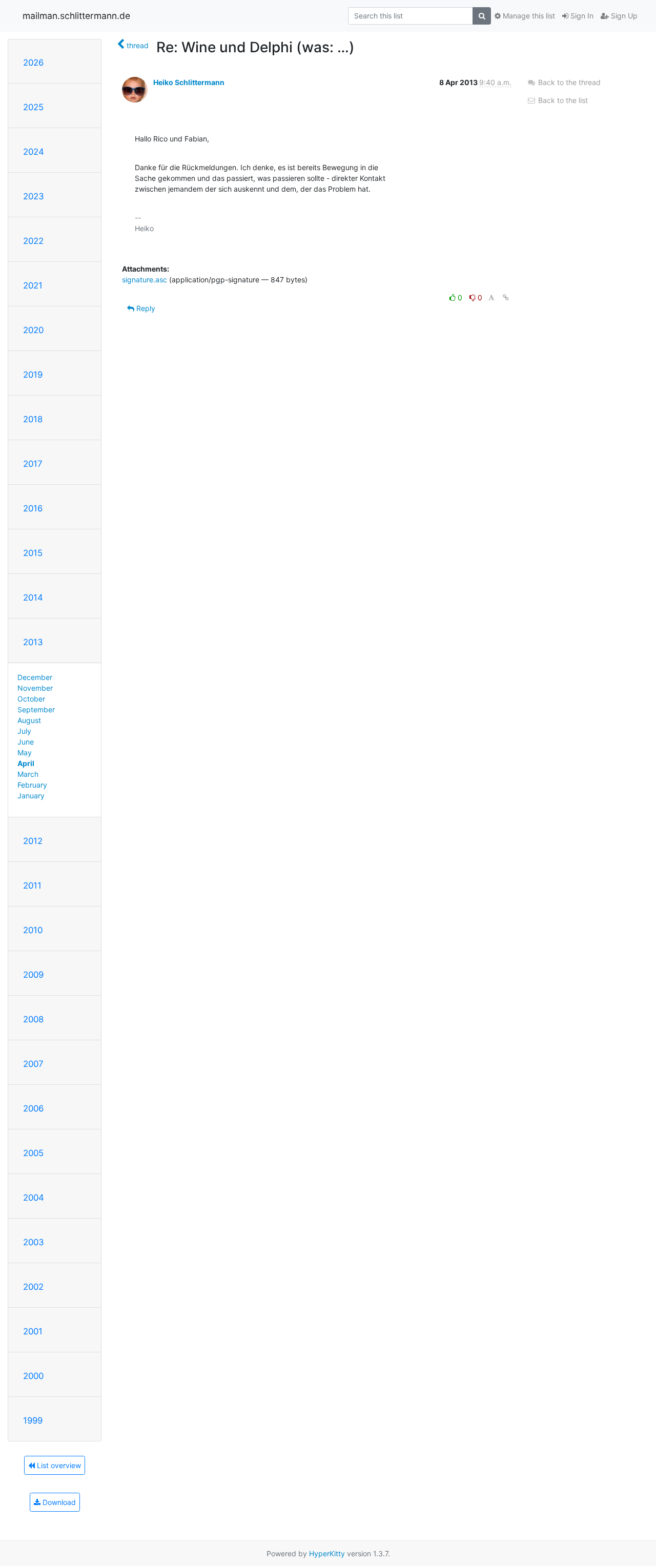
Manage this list (528, 15)
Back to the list (562, 100)
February (32, 784)
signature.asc (144, 279)
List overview (58, 1465)
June (25, 741)
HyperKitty (327, 1553)
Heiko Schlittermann (188, 82)
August (29, 720)
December (34, 677)
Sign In (580, 15)
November (35, 688)
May (24, 752)
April (25, 763)
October (31, 698)
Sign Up (623, 15)
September (36, 709)
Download (58, 1502)
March (27, 774)
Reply (144, 308)
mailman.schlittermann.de (76, 15)
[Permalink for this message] (505, 297)
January (31, 795)
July (24, 731)
